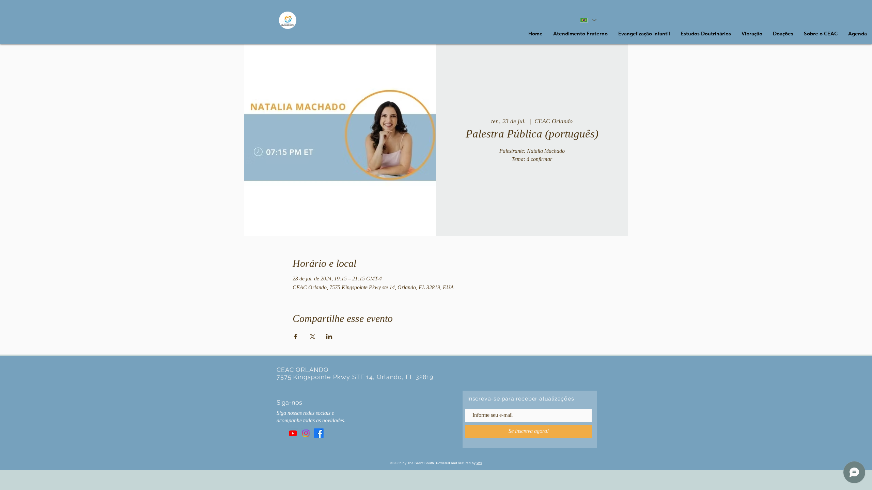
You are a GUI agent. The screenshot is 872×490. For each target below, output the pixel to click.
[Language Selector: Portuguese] (588, 20)
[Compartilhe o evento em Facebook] (296, 336)
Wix (479, 463)
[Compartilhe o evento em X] (312, 336)
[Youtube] (293, 433)
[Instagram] (306, 433)
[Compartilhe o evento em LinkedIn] (329, 336)
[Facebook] (319, 433)
